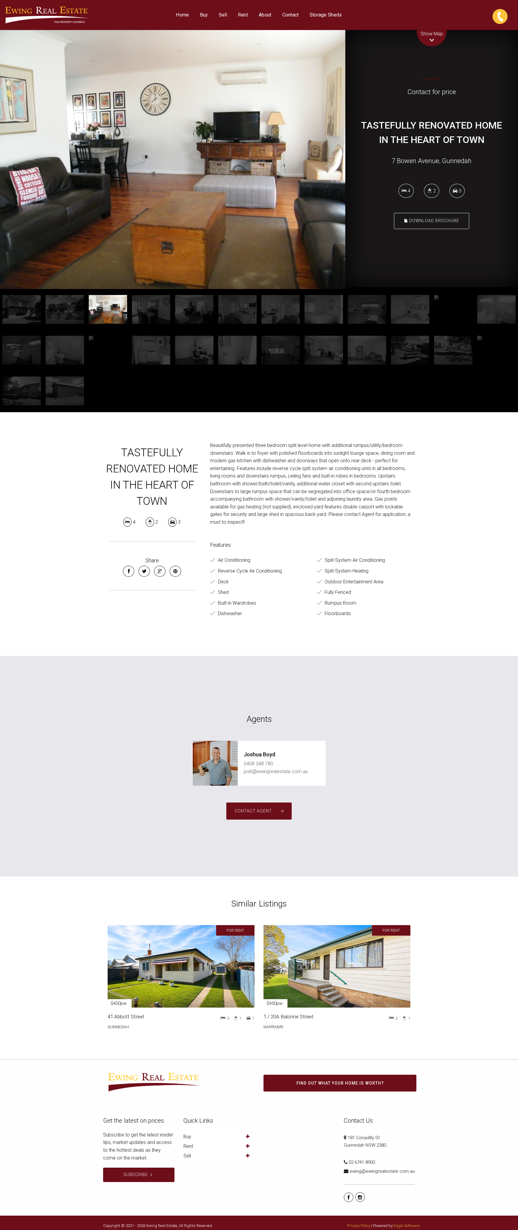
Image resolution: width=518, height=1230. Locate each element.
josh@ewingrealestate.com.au (276, 771)
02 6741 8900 (362, 1162)
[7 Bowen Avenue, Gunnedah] (172, 159)
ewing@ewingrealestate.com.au (382, 1171)
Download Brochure (433, 221)
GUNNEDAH (118, 1026)
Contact (290, 15)
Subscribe (136, 1174)
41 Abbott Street (126, 1017)
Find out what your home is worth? (340, 1083)
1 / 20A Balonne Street (288, 1017)
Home (182, 15)
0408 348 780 (258, 764)
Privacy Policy (358, 1225)
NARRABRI (273, 1026)
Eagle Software (406, 1225)
